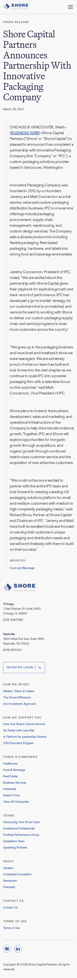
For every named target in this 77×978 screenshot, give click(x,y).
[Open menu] (70, 7)
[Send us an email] (7, 949)
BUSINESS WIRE (25, 132)
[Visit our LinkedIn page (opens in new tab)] (18, 949)
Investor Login (20, 667)
